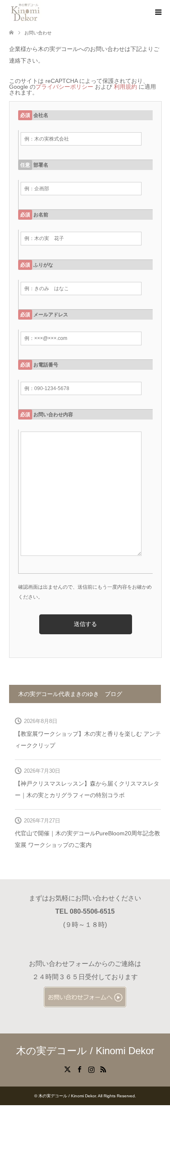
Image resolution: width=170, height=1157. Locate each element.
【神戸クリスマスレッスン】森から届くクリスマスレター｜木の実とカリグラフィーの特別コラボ (87, 789)
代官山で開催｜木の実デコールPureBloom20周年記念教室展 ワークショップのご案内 (87, 839)
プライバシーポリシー (64, 86)
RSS (103, 1068)
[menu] (157, 12)
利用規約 (125, 86)
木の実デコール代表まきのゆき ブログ (70, 694)
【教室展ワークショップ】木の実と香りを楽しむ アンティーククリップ (88, 739)
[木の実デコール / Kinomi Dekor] (25, 12)
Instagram (91, 1068)
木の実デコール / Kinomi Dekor (85, 1050)
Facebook (79, 1068)
